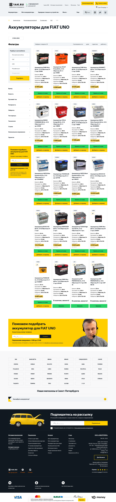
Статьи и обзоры (33, 455)
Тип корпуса (12, 115)
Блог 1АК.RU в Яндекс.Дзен (67, 486)
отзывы (22, 472)
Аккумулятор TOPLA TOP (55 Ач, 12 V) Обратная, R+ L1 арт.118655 (79, 122)
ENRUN (38, 104)
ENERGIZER (57, 210)
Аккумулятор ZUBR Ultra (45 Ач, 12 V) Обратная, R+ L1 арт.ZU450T (98, 228)
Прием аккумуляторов (34, 443)
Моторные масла (52, 448)
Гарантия (11, 137)
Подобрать (19, 78)
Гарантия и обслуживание (35, 448)
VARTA (93, 104)
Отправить (19, 164)
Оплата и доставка (33, 438)
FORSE (38, 261)
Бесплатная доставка (87, 3)
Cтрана (10, 126)
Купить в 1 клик (43, 93)
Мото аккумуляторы (27, 12)
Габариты (11, 110)
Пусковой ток (12, 99)
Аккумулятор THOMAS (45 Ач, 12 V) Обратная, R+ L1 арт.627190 (61, 176)
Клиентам (31, 453)
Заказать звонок (102, 3)
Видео (70, 450)
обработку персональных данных (18, 174)
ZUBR (38, 50)
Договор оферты (33, 450)
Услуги (50, 453)
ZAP (74, 261)
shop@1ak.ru (104, 452)
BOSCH (93, 157)
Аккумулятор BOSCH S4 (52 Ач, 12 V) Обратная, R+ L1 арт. (98, 176)
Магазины (73, 5)
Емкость (11, 94)
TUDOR (75, 210)
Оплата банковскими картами (36, 441)
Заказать (61, 306)
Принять (81, 500)
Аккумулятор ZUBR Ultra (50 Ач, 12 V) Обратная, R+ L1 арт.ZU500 (42, 69)
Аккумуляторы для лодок (55, 443)
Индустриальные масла (54, 450)
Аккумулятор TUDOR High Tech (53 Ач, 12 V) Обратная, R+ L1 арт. (80, 228)
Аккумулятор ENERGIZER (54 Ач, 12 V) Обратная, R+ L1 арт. (61, 228)
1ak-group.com (12, 472)
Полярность (12, 105)
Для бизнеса (101, 457)
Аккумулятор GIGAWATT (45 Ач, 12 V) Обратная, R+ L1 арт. (98, 69)
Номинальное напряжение (16, 132)
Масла (64, 12)
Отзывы (71, 448)
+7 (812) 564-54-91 (33, 4)
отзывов (99, 472)
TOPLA (56, 104)
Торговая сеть (72, 443)
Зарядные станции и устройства (48, 12)
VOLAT (56, 50)
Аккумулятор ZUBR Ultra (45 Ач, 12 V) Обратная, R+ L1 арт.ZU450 (79, 69)
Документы (72, 446)
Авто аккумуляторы (53, 438)
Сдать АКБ (46, 5)
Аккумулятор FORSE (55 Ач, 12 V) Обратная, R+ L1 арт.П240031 (42, 280)
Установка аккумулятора (35, 446)
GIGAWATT (94, 50)
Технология (12, 121)
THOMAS (57, 157)
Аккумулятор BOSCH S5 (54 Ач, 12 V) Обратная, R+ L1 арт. (42, 228)
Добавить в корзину (43, 97)
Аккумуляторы (12, 12)
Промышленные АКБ (54, 446)
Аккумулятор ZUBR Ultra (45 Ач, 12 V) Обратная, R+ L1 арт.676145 (61, 281)
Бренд (10, 88)
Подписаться (96, 423)
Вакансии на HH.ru (74, 453)
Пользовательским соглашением (83, 428)
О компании (72, 441)
